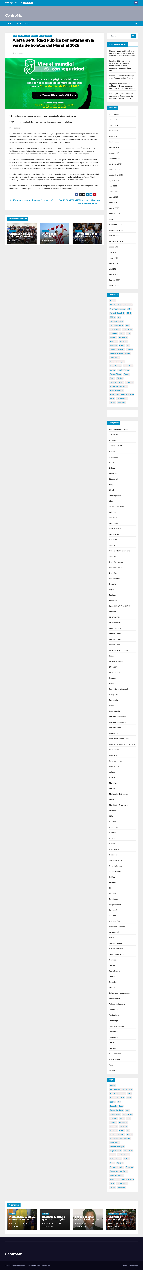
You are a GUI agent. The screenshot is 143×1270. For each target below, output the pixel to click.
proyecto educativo (117, 382)
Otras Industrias (115, 866)
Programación (115, 905)
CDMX (15, 35)
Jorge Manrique (115, 366)
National (112, 838)
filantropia (123, 341)
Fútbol (41, 35)
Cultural (112, 556)
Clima (127, 325)
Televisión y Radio (116, 1026)
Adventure (113, 435)
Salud (111, 938)
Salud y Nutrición (116, 949)
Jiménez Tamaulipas (117, 362)
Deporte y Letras (116, 562)
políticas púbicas (115, 374)
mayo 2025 (113, 197)
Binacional (113, 479)
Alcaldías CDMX (115, 446)
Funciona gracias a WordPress (15, 1265)
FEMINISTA (113, 341)
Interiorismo (114, 750)
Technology (114, 1015)
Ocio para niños (115, 860)
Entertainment (115, 634)
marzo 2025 (114, 208)
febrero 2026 (114, 147)
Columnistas (114, 523)
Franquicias (114, 700)
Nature (112, 844)
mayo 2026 (113, 131)
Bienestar (113, 473)
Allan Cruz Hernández (117, 309)
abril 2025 (113, 203)
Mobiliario (113, 800)
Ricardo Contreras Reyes (118, 386)
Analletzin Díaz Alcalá (117, 313)
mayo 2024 (113, 263)
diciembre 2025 (115, 158)
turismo (112, 402)
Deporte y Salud (115, 567)
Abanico (113, 301)
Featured (113, 337)
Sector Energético (116, 954)
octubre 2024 (114, 236)
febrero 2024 (114, 280)
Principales (113, 899)
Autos (111, 462)
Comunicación (115, 529)
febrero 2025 (114, 214)
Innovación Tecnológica (119, 739)
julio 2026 (113, 120)
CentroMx (13, 15)
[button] (136, 24)
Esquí (111, 656)
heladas (130, 350)
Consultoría (114, 534)
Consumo (113, 540)
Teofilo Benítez (122, 398)
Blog (111, 484)
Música (112, 816)
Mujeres (112, 811)
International (114, 766)
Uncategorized (115, 1054)
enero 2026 (114, 153)
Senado (112, 965)
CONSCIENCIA (128, 329)
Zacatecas (113, 1070)
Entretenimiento (115, 639)
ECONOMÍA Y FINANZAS (119, 606)
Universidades (115, 1059)
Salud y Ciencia (115, 943)
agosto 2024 (114, 247)
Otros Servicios (115, 871)
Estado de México (116, 661)
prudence (129, 382)
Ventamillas (122, 402)
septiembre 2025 (116, 175)
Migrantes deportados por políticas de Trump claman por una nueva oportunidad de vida (122, 86)
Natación (113, 833)
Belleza (112, 468)
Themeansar (45, 1265)
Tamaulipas (113, 1010)
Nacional (112, 822)
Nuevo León (114, 849)
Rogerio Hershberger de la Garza (122, 394)
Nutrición (113, 855)
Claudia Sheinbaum (116, 325)
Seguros (112, 960)
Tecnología (113, 1021)
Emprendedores (115, 628)
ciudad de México (116, 321)
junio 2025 (113, 192)
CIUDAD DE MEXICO (24, 35)
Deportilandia (114, 578)
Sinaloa (112, 976)
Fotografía (113, 695)
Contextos (113, 333)
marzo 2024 (114, 274)
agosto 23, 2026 (18, 1223)
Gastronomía (114, 711)
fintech (121, 345)
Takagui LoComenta (117, 1004)
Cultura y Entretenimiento (119, 551)
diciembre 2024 (115, 225)
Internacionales (115, 761)
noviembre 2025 (115, 164)
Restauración (114, 932)
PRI (110, 888)
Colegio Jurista (115, 329)
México (112, 370)
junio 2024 (113, 258)
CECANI (112, 317)
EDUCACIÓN (114, 617)
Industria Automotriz (117, 722)
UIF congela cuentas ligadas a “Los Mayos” (32, 200)
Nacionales (113, 827)
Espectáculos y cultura (118, 650)
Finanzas (113, 678)
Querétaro (113, 916)
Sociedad (113, 982)
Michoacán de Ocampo (118, 794)
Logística (112, 777)
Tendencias (113, 1037)
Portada (48, 35)
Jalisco (112, 772)
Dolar (129, 333)
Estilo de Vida (114, 672)
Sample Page (23, 24)
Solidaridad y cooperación (119, 993)
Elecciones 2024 (116, 623)
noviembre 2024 (116, 230)
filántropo (113, 345)
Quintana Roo (114, 921)
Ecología (112, 595)
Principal (120, 378)
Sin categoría (114, 971)
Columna (112, 512)
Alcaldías (113, 440)
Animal (112, 451)
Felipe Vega (123, 337)
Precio (112, 378)
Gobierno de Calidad (117, 350)
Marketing (113, 783)
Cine (111, 501)
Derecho (112, 584)
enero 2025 (114, 219)
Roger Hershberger (117, 390)
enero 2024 (114, 285)
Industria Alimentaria (117, 717)
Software (113, 987)
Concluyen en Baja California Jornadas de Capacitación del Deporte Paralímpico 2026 (121, 96)
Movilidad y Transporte (118, 805)
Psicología (113, 910)
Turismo (112, 1048)
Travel (111, 1043)
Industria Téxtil (115, 728)
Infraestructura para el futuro (120, 354)
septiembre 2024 (116, 241)
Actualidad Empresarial (118, 429)
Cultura (122, 333)
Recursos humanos (117, 927)
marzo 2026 (114, 142)
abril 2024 (113, 269)
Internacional (114, 755)
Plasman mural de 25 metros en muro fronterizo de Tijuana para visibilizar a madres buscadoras (122, 53)
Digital (111, 589)
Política (112, 877)
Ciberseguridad (115, 496)
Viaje (111, 1065)
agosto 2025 (114, 180)
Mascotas (113, 788)
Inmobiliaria (114, 733)
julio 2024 (113, 252)
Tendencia (113, 1032)
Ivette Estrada (114, 358)
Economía (113, 601)
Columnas (113, 518)
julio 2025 (113, 186)
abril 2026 (113, 136)
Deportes (34, 35)
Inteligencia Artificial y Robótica (122, 744)
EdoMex (112, 612)
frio (128, 345)
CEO (119, 317)
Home (10, 24)
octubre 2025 (114, 169)
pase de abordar (123, 370)
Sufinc (112, 398)
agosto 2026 (114, 114)
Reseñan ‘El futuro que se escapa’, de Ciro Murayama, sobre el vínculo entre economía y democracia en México (120, 65)
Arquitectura (114, 457)
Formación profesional (118, 689)
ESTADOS (113, 667)
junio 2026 (113, 125)
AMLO (130, 309)
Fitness (112, 683)
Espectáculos (114, 645)
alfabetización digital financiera (121, 305)
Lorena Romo (128, 366)
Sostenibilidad (114, 998)
